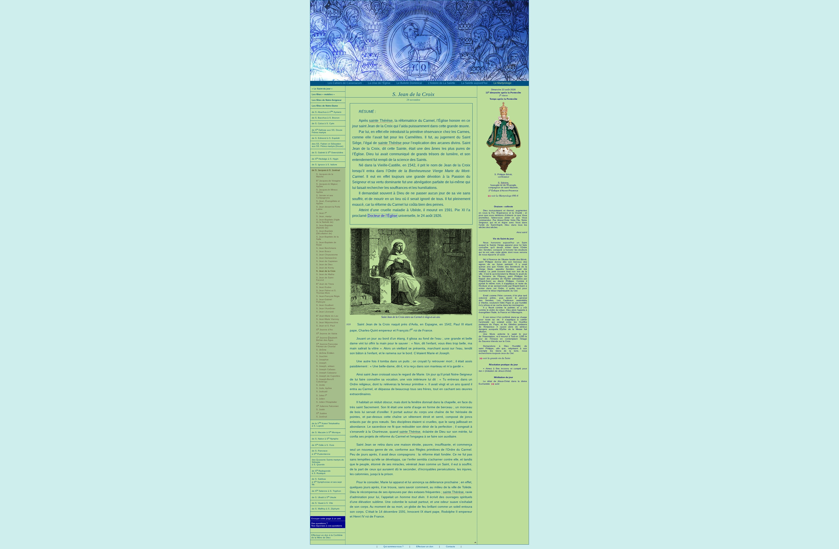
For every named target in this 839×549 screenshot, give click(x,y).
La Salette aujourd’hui (474, 83)
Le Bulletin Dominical (409, 83)
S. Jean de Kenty (325, 268)
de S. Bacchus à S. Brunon (326, 118)
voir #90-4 (504, 195)
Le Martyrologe (502, 83)
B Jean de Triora (325, 284)
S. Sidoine (503, 182)
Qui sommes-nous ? (393, 546)
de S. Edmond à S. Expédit (326, 138)
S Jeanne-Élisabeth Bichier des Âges (326, 338)
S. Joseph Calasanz (326, 372)
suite (497, 383)
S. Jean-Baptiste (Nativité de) (324, 226)
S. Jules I (321, 395)
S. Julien (320, 398)
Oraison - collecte (503, 206)
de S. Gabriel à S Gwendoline (327, 152)
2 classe (503, 95)
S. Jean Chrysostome (327, 254)
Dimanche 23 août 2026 (503, 89)
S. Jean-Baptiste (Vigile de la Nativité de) (328, 220)
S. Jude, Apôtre (324, 388)
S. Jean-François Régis (328, 296)
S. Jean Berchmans (326, 248)
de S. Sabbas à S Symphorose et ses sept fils (327, 482)
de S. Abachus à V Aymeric (326, 112)
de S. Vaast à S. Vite (322, 503)
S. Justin (320, 409)
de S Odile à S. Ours (323, 445)
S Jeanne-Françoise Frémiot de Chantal (327, 345)
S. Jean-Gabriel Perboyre (324, 300)
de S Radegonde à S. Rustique (321, 472)
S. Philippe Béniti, (503, 174)
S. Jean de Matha (325, 274)
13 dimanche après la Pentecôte (503, 92)
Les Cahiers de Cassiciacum (345, 83)
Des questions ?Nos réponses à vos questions (326, 524)
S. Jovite (320, 385)
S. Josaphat (322, 359)
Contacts (450, 546)
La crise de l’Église (379, 83)
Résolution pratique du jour (503, 364)
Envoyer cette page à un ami (326, 518)
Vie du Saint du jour (503, 238)
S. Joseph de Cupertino (328, 376)
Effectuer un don (424, 546)
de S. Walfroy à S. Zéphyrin (326, 508)
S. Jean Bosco (323, 251)
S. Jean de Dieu (324, 264)
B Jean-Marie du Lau (327, 316)
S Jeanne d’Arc (324, 329)
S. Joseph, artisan (325, 366)
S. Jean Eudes (323, 287)
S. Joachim (321, 356)
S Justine (321, 413)
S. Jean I (321, 213)
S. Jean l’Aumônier (325, 308)
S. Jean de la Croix (325, 271)
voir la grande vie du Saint (496, 358)
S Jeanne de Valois (326, 333)
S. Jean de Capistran (327, 261)
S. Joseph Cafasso (325, 369)
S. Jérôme (321, 350)
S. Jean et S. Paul (325, 325)
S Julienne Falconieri (327, 406)
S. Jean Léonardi (325, 311)
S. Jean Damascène (326, 258)
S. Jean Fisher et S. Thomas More (326, 291)
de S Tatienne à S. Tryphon (326, 491)
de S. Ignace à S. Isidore (324, 164)
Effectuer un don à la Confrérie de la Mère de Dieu (327, 536)
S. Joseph (321, 363)
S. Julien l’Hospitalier (326, 402)
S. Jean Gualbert (324, 305)
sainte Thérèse (380, 120)
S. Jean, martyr (323, 216)
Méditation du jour (503, 377)
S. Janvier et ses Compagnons (324, 196)
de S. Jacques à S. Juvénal (326, 170)
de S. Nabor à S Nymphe (325, 438)
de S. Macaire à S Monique (326, 432)
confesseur (503, 177)
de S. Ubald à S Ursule (324, 497)
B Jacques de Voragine (328, 181)
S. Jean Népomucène (327, 322)
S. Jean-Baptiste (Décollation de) (324, 232)
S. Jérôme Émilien (325, 353)
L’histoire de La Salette (441, 83)
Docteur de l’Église (382, 216)
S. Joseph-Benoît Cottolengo (325, 380)
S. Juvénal (321, 416)
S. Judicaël (321, 391)
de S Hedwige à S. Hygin (325, 159)
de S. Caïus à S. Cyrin (323, 123)
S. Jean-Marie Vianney (327, 319)
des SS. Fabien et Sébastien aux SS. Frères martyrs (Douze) (327, 145)
